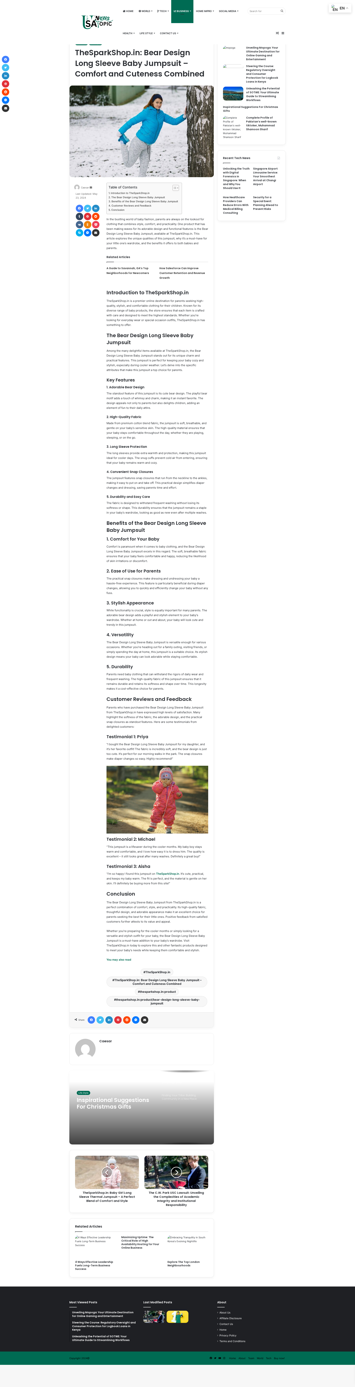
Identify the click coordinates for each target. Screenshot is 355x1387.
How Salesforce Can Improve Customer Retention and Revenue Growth (182, 273)
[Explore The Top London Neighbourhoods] (188, 1247)
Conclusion (117, 209)
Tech (163, 11)
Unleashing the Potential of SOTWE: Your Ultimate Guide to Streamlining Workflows (263, 94)
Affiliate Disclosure (230, 1318)
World (145, 11)
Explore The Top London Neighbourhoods (184, 1263)
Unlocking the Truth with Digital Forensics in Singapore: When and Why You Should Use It (236, 178)
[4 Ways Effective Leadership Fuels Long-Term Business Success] (95, 1247)
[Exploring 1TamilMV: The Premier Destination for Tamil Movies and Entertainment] (177, 1317)
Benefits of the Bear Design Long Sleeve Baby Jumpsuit (144, 201)
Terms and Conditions (232, 1341)
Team (251, 1358)
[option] (141, 1107)
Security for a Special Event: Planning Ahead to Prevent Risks (265, 203)
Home (129, 11)
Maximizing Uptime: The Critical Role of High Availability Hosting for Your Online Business (140, 1242)
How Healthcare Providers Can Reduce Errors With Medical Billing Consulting (235, 205)
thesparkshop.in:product (158, 992)
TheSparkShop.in (157, 972)
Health (127, 33)
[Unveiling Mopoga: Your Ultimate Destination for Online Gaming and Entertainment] (233, 53)
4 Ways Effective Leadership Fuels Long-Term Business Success (94, 1265)
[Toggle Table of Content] (174, 188)
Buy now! (279, 1358)
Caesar (85, 187)
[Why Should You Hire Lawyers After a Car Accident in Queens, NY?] (154, 1317)
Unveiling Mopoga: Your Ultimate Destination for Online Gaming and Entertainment (263, 53)
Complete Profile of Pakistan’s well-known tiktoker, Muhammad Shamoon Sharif (261, 123)
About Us (224, 1312)
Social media (227, 11)
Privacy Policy (227, 1335)
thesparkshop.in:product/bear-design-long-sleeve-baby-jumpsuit (158, 1001)
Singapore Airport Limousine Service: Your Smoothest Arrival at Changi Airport (265, 176)
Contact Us (168, 33)
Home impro (204, 11)
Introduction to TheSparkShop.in (130, 193)
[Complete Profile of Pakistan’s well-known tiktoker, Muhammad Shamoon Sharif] (233, 127)
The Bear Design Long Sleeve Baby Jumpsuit (138, 197)
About (242, 1358)
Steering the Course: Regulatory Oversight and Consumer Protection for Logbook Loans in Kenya (262, 74)
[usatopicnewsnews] (92, 22)
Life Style (146, 33)
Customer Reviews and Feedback (131, 205)
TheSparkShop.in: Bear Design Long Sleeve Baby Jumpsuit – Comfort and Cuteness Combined (158, 982)
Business (182, 11)
